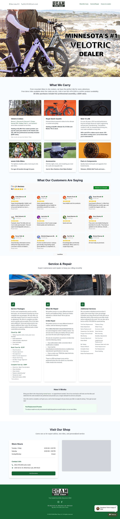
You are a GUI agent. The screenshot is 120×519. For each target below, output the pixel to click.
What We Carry (84, 4)
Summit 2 (34, 123)
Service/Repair (94, 4)
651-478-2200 (72, 91)
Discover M (20, 121)
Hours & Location (106, 4)
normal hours (47, 393)
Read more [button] (14, 209)
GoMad (21, 123)
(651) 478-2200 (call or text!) (30, 4)
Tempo (33, 121)
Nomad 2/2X (14, 123)
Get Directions (33, 473)
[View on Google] (12, 197)
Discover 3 (27, 121)
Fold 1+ (26, 123)
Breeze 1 (13, 121)
